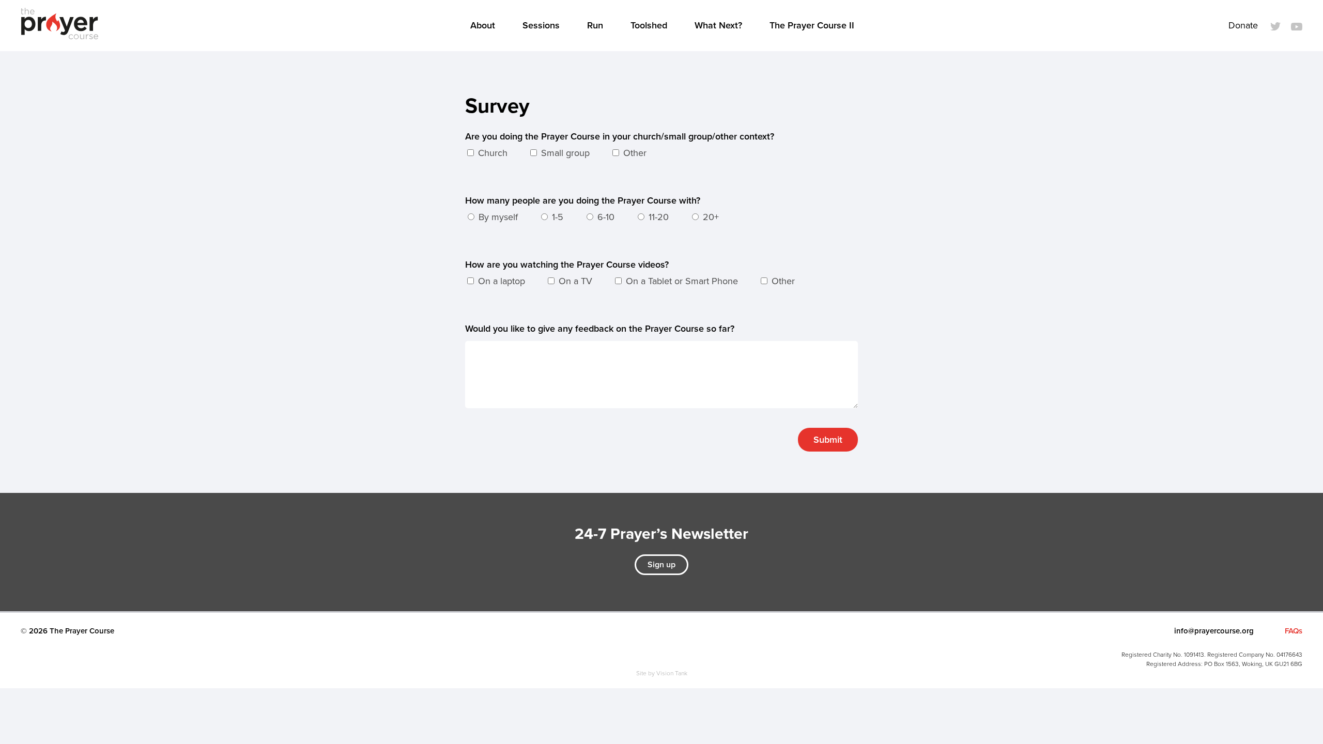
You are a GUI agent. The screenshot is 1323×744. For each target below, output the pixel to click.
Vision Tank (671, 673)
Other (634, 153)
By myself (497, 217)
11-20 (657, 217)
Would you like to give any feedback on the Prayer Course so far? (599, 328)
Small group (564, 153)
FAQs (1293, 631)
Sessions (541, 25)
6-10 (604, 217)
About (482, 25)
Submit (827, 439)
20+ (709, 217)
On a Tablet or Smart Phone (680, 281)
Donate (1243, 25)
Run (595, 25)
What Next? (718, 25)
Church (491, 153)
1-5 (556, 217)
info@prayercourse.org (1214, 631)
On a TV (574, 281)
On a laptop (500, 281)
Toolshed (648, 25)
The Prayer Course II (812, 25)
